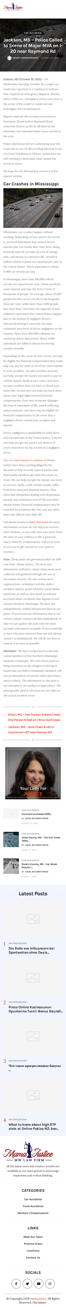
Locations (33, 1250)
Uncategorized (18, 943)
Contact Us (33, 1257)
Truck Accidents (33, 1206)
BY (35, 818)
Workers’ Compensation (33, 1213)
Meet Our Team (33, 1237)
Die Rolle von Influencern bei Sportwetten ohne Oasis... (32, 950)
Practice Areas (33, 1243)
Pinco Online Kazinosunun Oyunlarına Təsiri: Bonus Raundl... (36, 1009)
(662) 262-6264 (38, 522)
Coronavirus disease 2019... (37, 814)
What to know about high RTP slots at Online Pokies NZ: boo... (34, 1127)
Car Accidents (33, 33)
